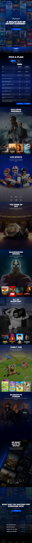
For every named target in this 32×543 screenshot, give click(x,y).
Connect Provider (22, 531)
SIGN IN (29, 1)
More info (23, 529)
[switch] (16, 61)
